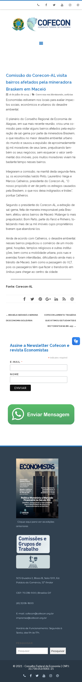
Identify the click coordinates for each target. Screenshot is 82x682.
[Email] (78, 5)
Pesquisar (24, 643)
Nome (14, 374)
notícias (68, 94)
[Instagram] (70, 5)
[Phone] (38, 5)
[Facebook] (46, 5)
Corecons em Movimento (49, 94)
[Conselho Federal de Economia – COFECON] (41, 33)
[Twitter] (54, 5)
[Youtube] (62, 5)
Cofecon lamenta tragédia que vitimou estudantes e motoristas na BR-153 (60, 320)
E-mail (16, 362)
